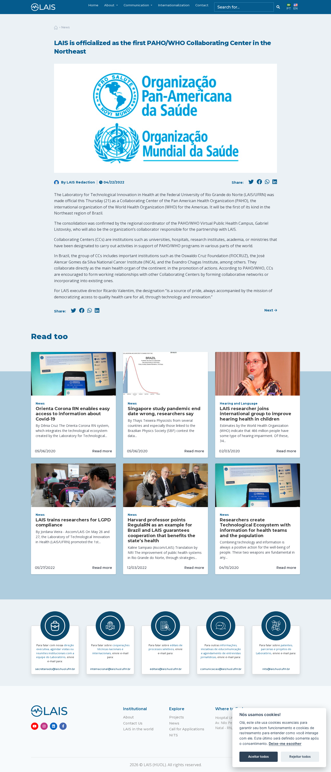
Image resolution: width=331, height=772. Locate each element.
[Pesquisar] (278, 7)
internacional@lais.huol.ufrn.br (110, 669)
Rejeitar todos (300, 756)
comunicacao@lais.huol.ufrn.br (220, 669)
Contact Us (132, 723)
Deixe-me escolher (285, 743)
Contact (201, 5)
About (128, 717)
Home (93, 5)
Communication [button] (137, 5)
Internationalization (173, 5)
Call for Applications (186, 729)
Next (269, 310)
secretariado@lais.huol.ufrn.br (55, 669)
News (65, 27)
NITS (173, 735)
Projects (176, 717)
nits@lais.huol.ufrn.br (276, 669)
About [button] (109, 5)
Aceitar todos (258, 756)
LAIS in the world (138, 729)
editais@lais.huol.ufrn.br (165, 669)
